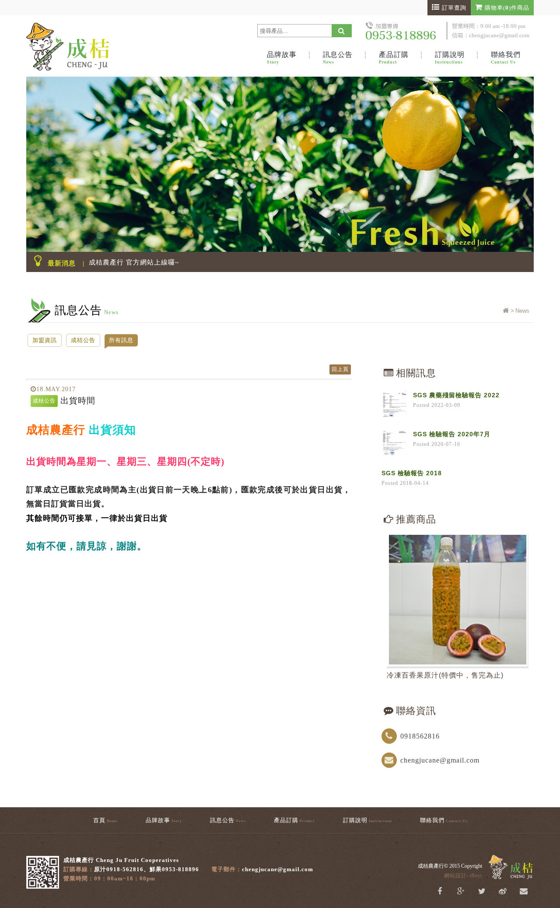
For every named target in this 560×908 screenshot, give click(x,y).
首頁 (105, 820)
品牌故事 (282, 57)
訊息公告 (338, 57)
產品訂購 (394, 57)
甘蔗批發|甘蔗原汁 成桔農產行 (92, 46)
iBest (475, 876)
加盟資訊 (44, 340)
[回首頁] (506, 310)
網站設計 (455, 876)
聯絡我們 (506, 57)
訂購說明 (450, 57)
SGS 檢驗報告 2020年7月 (451, 434)
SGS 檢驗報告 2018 (412, 473)
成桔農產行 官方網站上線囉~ (134, 262)
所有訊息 (121, 340)
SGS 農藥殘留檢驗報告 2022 (456, 395)
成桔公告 (83, 340)
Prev (512, 538)
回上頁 (340, 369)
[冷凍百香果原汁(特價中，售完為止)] (457, 599)
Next (523, 538)
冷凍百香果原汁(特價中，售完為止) (445, 675)
